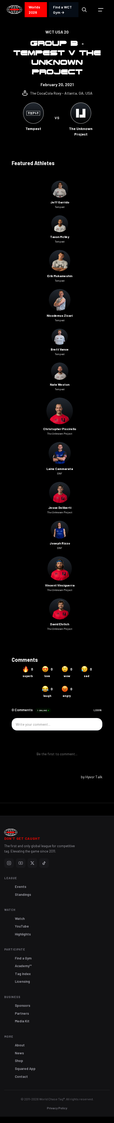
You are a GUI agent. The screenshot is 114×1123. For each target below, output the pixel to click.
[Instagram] (9, 863)
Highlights (23, 934)
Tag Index (23, 974)
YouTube (22, 926)
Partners (22, 1013)
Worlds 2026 (34, 10)
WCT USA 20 (57, 31)
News (19, 1053)
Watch (20, 918)
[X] (32, 863)
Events (20, 886)
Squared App (25, 1068)
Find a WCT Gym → (62, 10)
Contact (21, 1076)
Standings (23, 894)
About (20, 1045)
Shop (19, 1061)
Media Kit (22, 1021)
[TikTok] (44, 863)
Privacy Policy (57, 1108)
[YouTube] (20, 863)
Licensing (22, 981)
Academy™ (23, 966)
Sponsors (22, 1005)
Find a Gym (23, 958)
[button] (100, 9)
